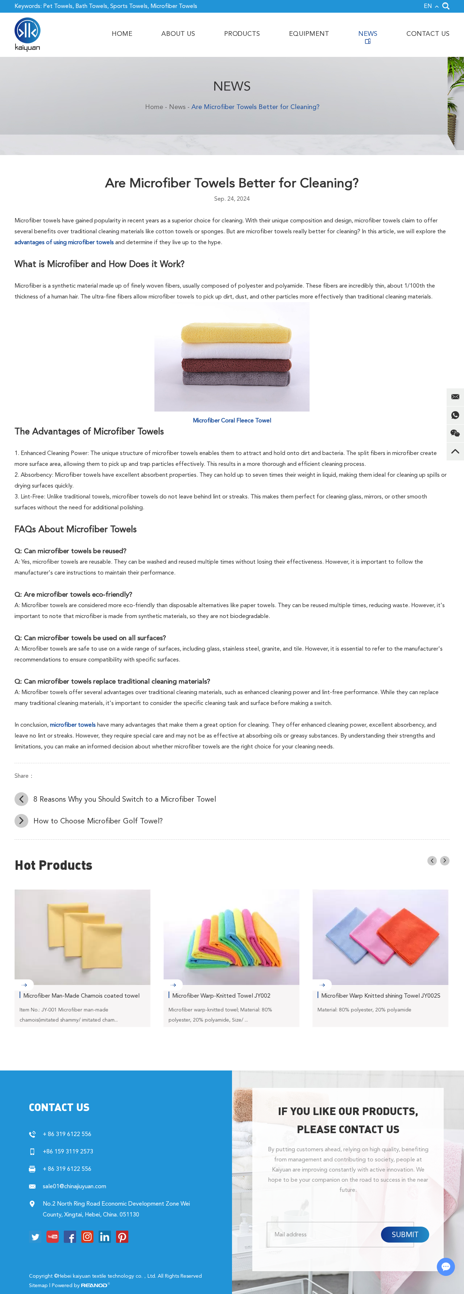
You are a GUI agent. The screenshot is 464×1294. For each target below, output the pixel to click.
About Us (178, 33)
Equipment (309, 33)
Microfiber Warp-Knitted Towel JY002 (221, 995)
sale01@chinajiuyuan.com (74, 1186)
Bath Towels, (92, 6)
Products (242, 33)
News (367, 33)
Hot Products (53, 864)
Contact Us (428, 33)
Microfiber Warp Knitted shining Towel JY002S (380, 995)
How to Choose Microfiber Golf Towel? (98, 821)
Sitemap (38, 1285)
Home (122, 33)
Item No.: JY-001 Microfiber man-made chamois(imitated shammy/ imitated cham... (69, 1015)
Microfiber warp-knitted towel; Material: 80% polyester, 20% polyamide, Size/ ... (220, 1015)
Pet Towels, (58, 6)
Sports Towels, (129, 6)
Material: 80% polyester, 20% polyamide (364, 1010)
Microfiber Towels (173, 6)
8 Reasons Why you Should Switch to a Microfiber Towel (124, 799)
